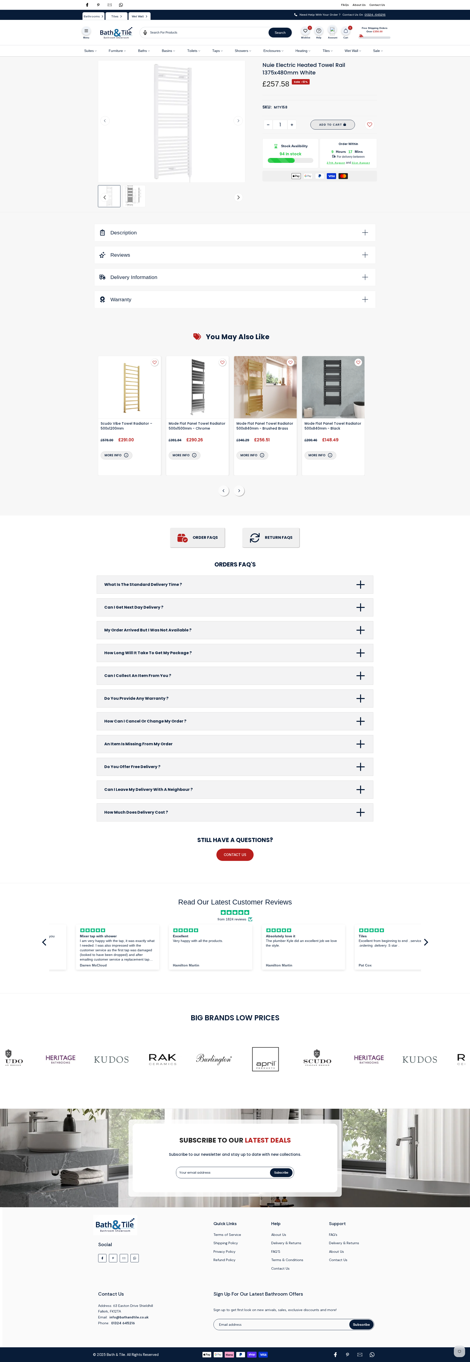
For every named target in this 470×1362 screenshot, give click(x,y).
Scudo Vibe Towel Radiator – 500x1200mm (126, 426)
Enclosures (272, 51)
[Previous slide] (223, 490)
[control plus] (291, 125)
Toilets (192, 51)
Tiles (326, 51)
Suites (89, 51)
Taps (216, 51)
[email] (109, 4)
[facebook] (87, 4)
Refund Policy (224, 1260)
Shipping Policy (225, 1243)
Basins (167, 51)
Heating (301, 51)
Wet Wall (351, 51)
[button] (109, 196)
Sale (376, 51)
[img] (235, 912)
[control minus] (268, 125)
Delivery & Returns (286, 1243)
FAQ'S (275, 1251)
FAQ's (333, 1234)
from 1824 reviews (232, 919)
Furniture (116, 51)
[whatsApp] (121, 4)
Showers (241, 51)
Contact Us (377, 5)
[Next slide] (238, 120)
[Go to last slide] (105, 120)
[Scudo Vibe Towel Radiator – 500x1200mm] (129, 388)
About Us (359, 5)
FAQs (345, 5)
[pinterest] (98, 4)
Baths (142, 51)
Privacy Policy (224, 1251)
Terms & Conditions (287, 1260)
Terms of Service (227, 1234)
